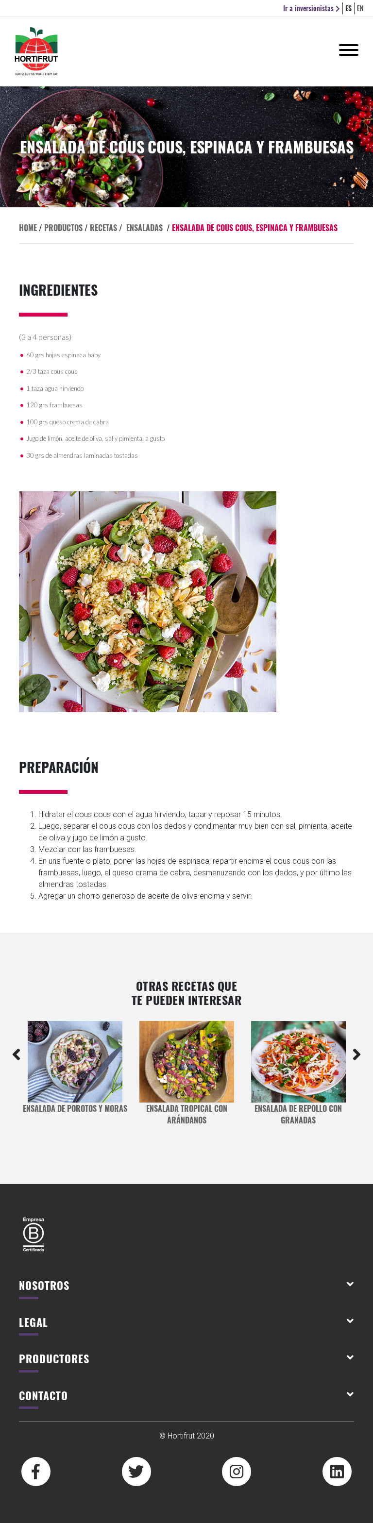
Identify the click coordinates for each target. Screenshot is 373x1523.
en (360, 8)
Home (28, 228)
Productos (63, 228)
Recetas (103, 228)
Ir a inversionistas (309, 8)
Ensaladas (144, 228)
